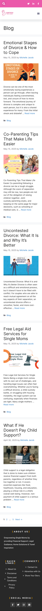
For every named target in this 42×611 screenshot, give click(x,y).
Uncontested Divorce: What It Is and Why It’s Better (21, 237)
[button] (4, 4)
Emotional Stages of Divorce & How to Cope (20, 47)
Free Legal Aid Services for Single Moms (17, 333)
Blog (9, 120)
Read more (30, 113)
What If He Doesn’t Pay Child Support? (20, 430)
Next (18, 519)
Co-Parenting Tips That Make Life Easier (21, 139)
